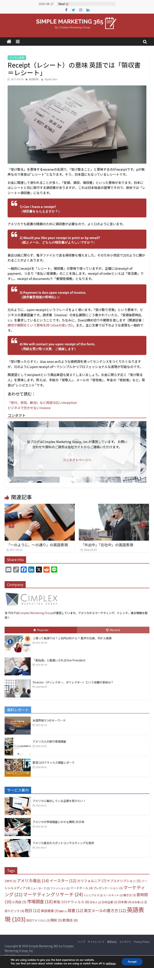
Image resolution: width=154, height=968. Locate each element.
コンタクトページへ (77, 459)
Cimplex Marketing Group (36, 613)
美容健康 (50, 910)
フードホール (81, 888)
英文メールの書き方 (105, 910)
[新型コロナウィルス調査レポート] (18, 761)
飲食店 (70, 920)
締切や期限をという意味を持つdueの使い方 (39, 325)
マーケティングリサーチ (53, 894)
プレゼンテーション (108, 888)
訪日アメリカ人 (38, 920)
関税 (56, 920)
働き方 (129, 895)
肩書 (75, 910)
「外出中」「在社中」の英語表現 (61, 544)
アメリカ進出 (33, 880)
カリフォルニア (91, 880)
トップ (81, 941)
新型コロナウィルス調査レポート (54, 762)
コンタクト (125, 941)
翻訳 (63, 911)
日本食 (137, 902)
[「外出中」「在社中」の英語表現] (68, 506)
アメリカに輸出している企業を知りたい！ (59, 801)
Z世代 (10, 881)
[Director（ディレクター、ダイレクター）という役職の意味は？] (19, 680)
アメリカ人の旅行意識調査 (49, 741)
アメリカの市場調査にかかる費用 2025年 (58, 822)
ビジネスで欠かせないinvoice (29, 407)
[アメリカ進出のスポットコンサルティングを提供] (18, 841)
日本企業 (109, 902)
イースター (63, 880)
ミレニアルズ (93, 895)
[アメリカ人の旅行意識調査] (18, 740)
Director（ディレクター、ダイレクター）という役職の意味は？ (73, 682)
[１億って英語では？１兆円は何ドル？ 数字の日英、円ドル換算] (19, 636)
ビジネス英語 (17, 57)
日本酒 (124, 902)
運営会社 (112, 941)
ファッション (60, 888)
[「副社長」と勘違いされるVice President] (19, 658)
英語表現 (33, 79)
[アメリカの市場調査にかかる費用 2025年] (18, 820)
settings (111, 963)
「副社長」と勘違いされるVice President (59, 660)
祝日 (32, 910)
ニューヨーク (40, 888)
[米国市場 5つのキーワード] (18, 719)
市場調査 (40, 901)
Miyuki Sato (51, 79)
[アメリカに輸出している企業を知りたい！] (18, 799)
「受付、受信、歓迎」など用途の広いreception (42, 402)
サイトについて (96, 941)
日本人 (95, 902)
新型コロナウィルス (71, 901)
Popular (43, 630)
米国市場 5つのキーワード (49, 720)
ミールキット (113, 895)
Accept (132, 962)
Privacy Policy (141, 941)
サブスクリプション (124, 881)
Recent (115, 630)
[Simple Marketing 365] (9, 42)
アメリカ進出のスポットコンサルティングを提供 (63, 843)
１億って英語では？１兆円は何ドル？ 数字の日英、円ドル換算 (72, 638)
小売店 (19, 902)
